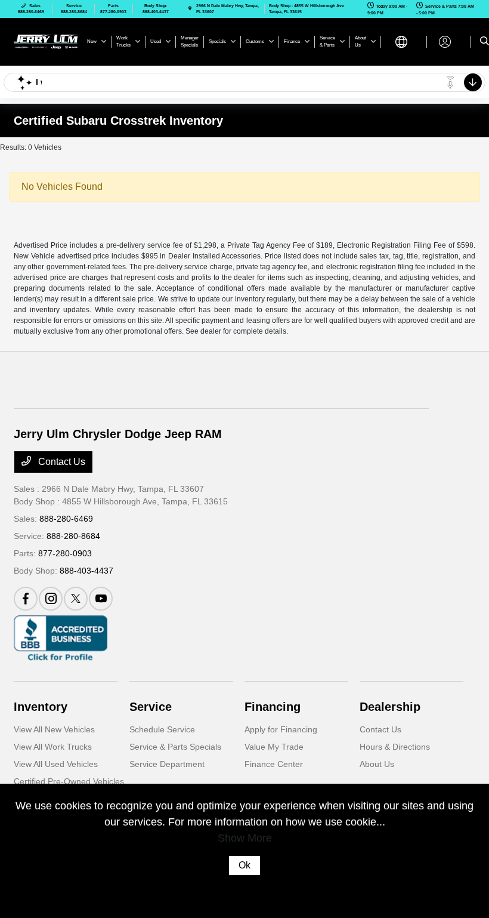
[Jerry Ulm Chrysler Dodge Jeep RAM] (46, 41)
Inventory (40, 706)
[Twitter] (76, 599)
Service (150, 706)
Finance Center (273, 764)
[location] (189, 9)
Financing (272, 706)
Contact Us (60, 462)
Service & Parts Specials (175, 746)
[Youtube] (101, 599)
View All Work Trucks (53, 746)
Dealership (390, 706)
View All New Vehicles (54, 729)
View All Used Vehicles (56, 764)
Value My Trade (274, 746)
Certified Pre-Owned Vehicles (69, 781)
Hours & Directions (395, 746)
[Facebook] (26, 599)
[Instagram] (51, 599)
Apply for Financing (280, 729)
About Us (377, 764)
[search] (484, 42)
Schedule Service (162, 729)
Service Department (167, 764)
